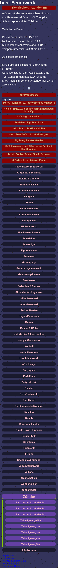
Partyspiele (29, 370)
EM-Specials (29, 220)
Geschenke (29, 280)
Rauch (29, 418)
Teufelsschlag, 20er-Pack (29, 122)
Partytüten (29, 376)
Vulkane (29, 472)
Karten (29, 322)
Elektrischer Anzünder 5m (30, 514)
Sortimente (29, 448)
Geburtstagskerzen (29, 274)
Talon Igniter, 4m (30, 538)
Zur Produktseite (29, 95)
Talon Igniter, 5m (30, 544)
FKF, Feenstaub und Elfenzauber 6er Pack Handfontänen (29, 147)
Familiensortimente (29, 232)
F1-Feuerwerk (29, 226)
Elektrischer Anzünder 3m (30, 508)
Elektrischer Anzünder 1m (29, 7)
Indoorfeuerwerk (29, 304)
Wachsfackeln (29, 478)
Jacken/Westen (29, 310)
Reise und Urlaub (12, 566)
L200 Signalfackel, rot (29, 116)
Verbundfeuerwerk (29, 466)
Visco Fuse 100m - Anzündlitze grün (29, 134)
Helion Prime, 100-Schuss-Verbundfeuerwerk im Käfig (29, 110)
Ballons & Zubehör (29, 178)
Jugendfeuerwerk (29, 316)
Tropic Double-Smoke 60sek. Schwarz (29, 154)
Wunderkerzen (29, 484)
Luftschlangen (29, 364)
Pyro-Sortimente (29, 394)
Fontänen (29, 256)
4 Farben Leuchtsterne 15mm (29, 160)
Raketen (29, 412)
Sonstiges (29, 442)
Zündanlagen (29, 490)
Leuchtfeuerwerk (29, 358)
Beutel (29, 202)
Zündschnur (29, 550)
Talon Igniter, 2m (30, 526)
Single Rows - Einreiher (29, 430)
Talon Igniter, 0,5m (30, 520)
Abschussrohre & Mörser (29, 166)
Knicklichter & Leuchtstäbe (29, 334)
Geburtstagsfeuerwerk (29, 268)
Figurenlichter (29, 250)
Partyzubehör (29, 382)
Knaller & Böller (29, 328)
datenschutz (9, 558)
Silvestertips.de (11, 563)
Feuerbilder (29, 238)
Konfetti (29, 346)
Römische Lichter (29, 424)
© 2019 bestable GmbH (15, 561)
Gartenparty (29, 262)
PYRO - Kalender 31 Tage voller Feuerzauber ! (29, 102)
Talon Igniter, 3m (30, 532)
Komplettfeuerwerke (29, 340)
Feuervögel (29, 244)
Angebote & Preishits (29, 172)
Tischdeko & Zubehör (29, 460)
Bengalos (29, 196)
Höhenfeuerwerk (29, 298)
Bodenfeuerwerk (29, 208)
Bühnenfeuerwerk (29, 214)
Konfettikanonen (29, 352)
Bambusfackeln (29, 184)
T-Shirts (29, 454)
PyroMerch (29, 400)
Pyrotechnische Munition (29, 406)
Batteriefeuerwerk (29, 190)
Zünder (29, 497)
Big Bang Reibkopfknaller (29, 140)
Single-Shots (29, 436)
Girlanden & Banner (29, 286)
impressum (8, 555)
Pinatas (29, 388)
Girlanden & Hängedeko (29, 292)
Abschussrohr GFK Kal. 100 (29, 128)
